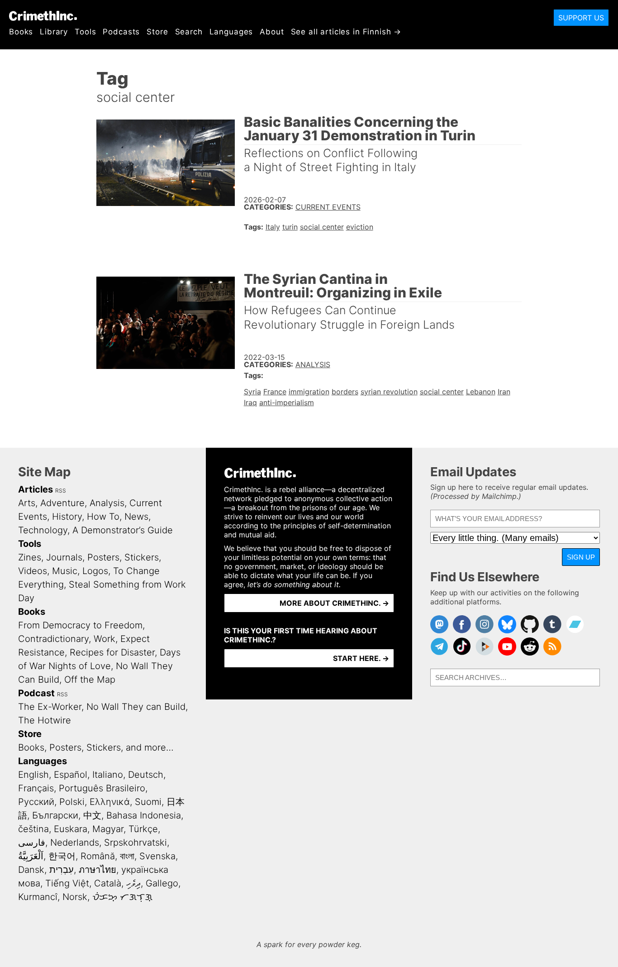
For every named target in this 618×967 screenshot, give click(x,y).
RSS (60, 490)
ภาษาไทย (97, 869)
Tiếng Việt (67, 883)
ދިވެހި (133, 883)
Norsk (74, 896)
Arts (26, 503)
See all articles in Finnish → (346, 31)
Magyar (108, 828)
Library (54, 31)
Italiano (107, 774)
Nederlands (74, 842)
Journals (64, 557)
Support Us (581, 17)
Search (189, 31)
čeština (33, 828)
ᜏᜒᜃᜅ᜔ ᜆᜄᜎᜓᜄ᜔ (122, 896)
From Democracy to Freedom (80, 625)
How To (103, 516)
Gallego (162, 883)
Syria (252, 391)
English (33, 774)
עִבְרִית (61, 869)
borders (345, 391)
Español (70, 774)
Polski (72, 801)
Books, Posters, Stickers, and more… (96, 747)
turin (290, 226)
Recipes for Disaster (112, 652)
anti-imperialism (286, 402)
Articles (35, 489)
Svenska (157, 856)
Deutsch (145, 774)
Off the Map (89, 679)
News (136, 516)
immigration (309, 391)
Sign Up (581, 557)
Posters (103, 557)
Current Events (328, 206)
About (272, 31)
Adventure (62, 503)
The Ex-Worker (49, 706)
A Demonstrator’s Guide (122, 530)
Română (98, 856)
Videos (32, 570)
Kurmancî (37, 896)
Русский (36, 801)
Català (107, 883)
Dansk (31, 869)
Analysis (312, 364)
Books (21, 31)
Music (64, 570)
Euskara (70, 828)
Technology (42, 530)
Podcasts (121, 31)
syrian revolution (389, 391)
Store (157, 31)
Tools (85, 31)
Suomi (148, 801)
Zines (29, 557)
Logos (95, 570)
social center (322, 226)
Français (36, 788)
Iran (504, 391)
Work (104, 638)
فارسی (31, 842)
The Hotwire (44, 720)
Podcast (36, 693)
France (274, 391)
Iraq (250, 402)
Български (55, 815)
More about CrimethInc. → (334, 603)
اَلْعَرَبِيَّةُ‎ (30, 856)
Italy (273, 226)
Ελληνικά (110, 801)
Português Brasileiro (102, 788)
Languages (231, 31)
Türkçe (143, 828)
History (67, 516)
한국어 (62, 856)
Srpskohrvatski (135, 842)
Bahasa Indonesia (143, 815)
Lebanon (480, 391)
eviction (359, 226)
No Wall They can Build (135, 706)
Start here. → (361, 658)
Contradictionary (53, 638)
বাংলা (127, 856)
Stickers (141, 557)
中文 (92, 815)
